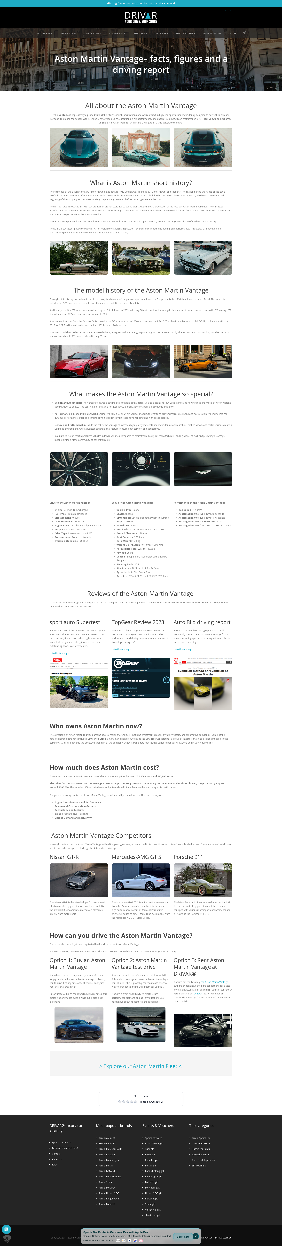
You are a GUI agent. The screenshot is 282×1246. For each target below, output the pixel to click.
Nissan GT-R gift (153, 1193)
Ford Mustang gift (154, 1170)
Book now (183, 1236)
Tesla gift (150, 1204)
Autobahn (140, 33)
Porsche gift (151, 1198)
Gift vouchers (185, 33)
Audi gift (149, 1148)
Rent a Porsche (107, 1154)
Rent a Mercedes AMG (110, 1148)
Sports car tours (153, 1137)
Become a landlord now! (65, 1148)
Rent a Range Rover (109, 1198)
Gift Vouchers (199, 1165)
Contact (56, 1153)
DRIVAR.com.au (223, 1237)
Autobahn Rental (200, 1154)
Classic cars (117, 33)
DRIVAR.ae (206, 1237)
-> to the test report (60, 653)
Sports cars (68, 33)
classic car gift (152, 1215)
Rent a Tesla (105, 1182)
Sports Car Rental (61, 1142)
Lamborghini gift (153, 1176)
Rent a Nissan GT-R (109, 1193)
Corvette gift (151, 1160)
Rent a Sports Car (201, 1137)
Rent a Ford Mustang (110, 1176)
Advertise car (212, 33)
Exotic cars (44, 33)
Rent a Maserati (107, 1204)
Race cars (162, 33)
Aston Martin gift (154, 1143)
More (233, 33)
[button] (7, 1239)
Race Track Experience (203, 1160)
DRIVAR (198, 993)
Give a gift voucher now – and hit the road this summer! (141, 3)
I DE (230, 10)
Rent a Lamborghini (109, 1160)
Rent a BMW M (107, 1170)
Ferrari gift (150, 1165)
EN (226, 10)
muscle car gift (153, 1209)
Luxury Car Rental (201, 1143)
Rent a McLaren (107, 1187)
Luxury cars (93, 33)
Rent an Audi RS (107, 1143)
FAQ (54, 1164)
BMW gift (150, 1154)
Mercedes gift (152, 1187)
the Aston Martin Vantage (214, 982)
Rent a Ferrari (106, 1165)
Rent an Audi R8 (107, 1137)
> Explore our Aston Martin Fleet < (141, 1066)
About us (57, 1159)
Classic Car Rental (201, 1148)
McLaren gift (151, 1182)
